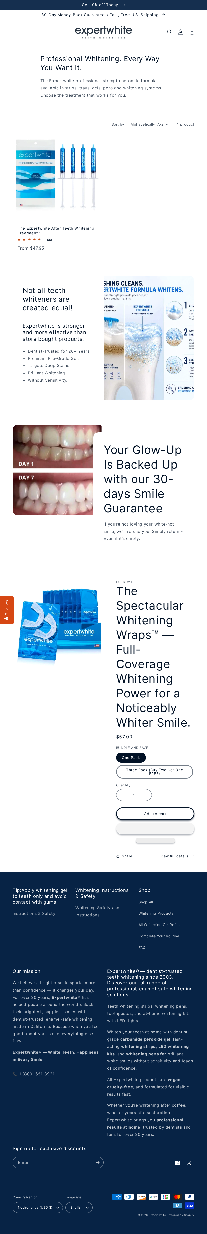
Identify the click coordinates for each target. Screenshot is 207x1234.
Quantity (123, 785)
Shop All (146, 902)
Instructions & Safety (34, 913)
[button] (15, 32)
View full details (174, 856)
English (77, 1207)
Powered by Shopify (180, 1214)
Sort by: (118, 124)
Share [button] (127, 856)
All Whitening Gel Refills (159, 924)
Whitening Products (156, 913)
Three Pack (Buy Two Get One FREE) (154, 772)
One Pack (131, 757)
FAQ (142, 947)
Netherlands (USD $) (35, 1207)
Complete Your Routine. (159, 936)
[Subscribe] (97, 1162)
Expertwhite (158, 1214)
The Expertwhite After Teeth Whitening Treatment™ (56, 230)
